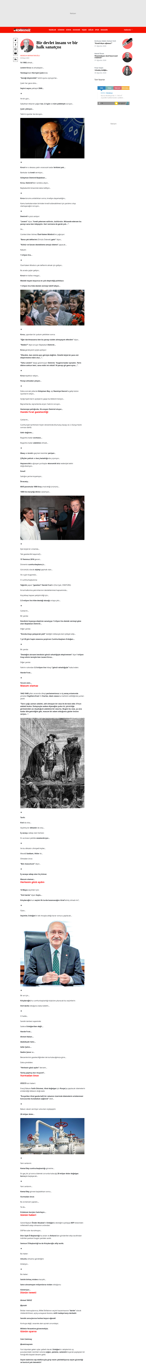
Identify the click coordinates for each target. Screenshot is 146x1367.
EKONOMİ (76, 30)
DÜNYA (68, 30)
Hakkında (127, 30)
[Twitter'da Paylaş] (15, 40)
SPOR (97, 30)
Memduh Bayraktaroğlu (30, 56)
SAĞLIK (90, 30)
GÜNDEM (61, 30)
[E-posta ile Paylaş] (15, 53)
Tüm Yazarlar (99, 79)
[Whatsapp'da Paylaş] (15, 49)
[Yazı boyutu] (15, 59)
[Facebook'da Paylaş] (15, 44)
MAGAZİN (104, 30)
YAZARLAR (52, 30)
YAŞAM (84, 30)
